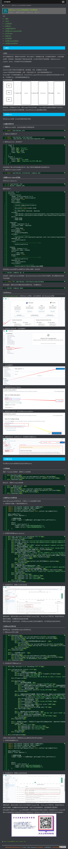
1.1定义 (7, 21)
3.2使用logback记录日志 (11, 41)
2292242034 (55, 847)
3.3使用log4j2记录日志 (11, 43)
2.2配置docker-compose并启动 (13, 31)
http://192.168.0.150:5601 (11, 296)
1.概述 (6, 18)
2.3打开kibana (9, 33)
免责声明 (7, 847)
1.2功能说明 (8, 23)
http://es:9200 (37, 266)
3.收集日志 (8, 36)
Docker (5, 841)
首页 (5, 5)
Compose (21, 841)
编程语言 (9, 5)
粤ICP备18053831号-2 (16, 847)
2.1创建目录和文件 (10, 28)
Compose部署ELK (11, 841)
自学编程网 (40, 847)
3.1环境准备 (8, 38)
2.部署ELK (8, 26)
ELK (25, 841)
